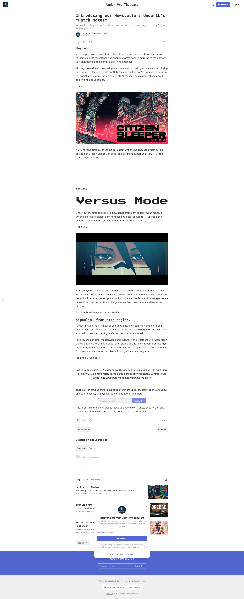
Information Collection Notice (121, 547)
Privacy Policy (141, 547)
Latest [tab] (85, 480)
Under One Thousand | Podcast (94, 33)
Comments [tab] (81, 448)
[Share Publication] (212, 4)
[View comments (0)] (84, 41)
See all (81, 542)
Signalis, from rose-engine (102, 320)
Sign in (236, 4)
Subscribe (223, 4)
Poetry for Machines (89, 487)
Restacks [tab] (92, 448)
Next (160, 429)
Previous (85, 429)
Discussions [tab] (95, 480)
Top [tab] (78, 480)
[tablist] (87, 447)
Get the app (134, 587)
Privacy (120, 581)
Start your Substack (115, 587)
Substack (109, 593)
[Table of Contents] (3, 299)
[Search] (207, 4)
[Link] (72, 48)
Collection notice (139, 581)
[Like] (78, 41)
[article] (122, 492)
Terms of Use (134, 544)
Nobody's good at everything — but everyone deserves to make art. (105, 490)
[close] (146, 507)
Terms (127, 581)
